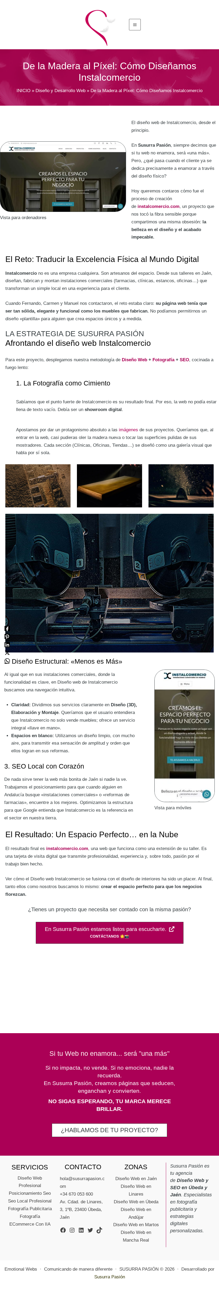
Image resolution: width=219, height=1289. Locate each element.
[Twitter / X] (7, 652)
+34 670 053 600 (76, 1194)
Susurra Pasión (109, 1276)
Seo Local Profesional (30, 1201)
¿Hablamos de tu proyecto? (109, 1130)
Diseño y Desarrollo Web (60, 90)
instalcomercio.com (158, 206)
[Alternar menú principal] (135, 25)
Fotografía (163, 359)
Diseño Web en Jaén (136, 1178)
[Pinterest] (7, 636)
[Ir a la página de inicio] (101, 27)
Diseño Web (134, 359)
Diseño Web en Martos (136, 1224)
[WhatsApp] (7, 661)
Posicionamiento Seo (30, 1193)
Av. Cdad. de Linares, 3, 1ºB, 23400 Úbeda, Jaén (81, 1209)
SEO (184, 359)
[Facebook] (7, 628)
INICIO (23, 90)
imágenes (128, 429)
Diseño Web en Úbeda (136, 1201)
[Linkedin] (7, 644)
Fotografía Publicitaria (30, 1208)
